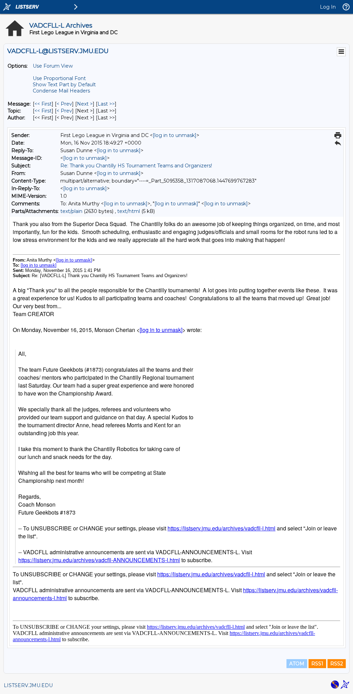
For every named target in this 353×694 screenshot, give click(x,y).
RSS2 (336, 664)
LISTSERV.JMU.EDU (28, 685)
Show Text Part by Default (64, 84)
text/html (128, 211)
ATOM (296, 664)
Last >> (106, 104)
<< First (43, 104)
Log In (328, 7)
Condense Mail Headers (61, 91)
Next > (85, 104)
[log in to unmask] (174, 135)
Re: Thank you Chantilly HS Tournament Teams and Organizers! (136, 166)
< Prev (64, 104)
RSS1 (317, 664)
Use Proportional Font (59, 78)
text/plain (71, 211)
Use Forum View (53, 66)
